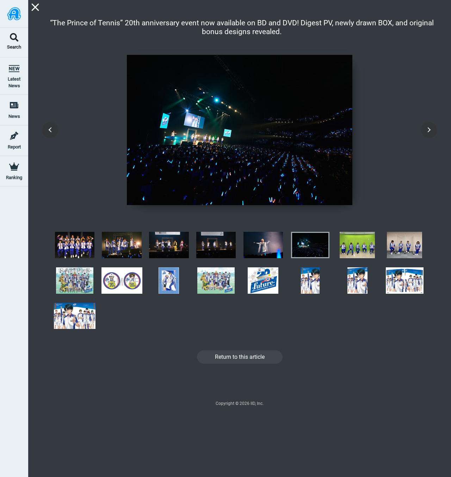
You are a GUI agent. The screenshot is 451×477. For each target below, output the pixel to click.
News (14, 116)
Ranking (14, 177)
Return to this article (240, 357)
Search (14, 47)
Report (14, 147)
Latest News (14, 82)
